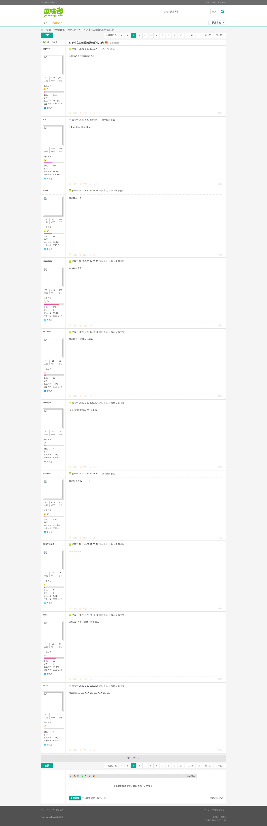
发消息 (49, 108)
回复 (75, 113)
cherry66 (47, 403)
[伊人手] (45, 42)
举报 (220, 113)
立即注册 (148, 786)
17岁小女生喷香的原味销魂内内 (99, 29)
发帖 (47, 35)
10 (181, 35)
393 (53, 290)
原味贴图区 (59, 29)
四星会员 (47, 156)
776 (60, 149)
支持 (85, 113)
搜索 (214, 11)
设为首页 (45, 2)
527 (60, 290)
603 (53, 149)
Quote (85, 775)
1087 (60, 78)
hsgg (45, 615)
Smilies (93, 775)
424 (60, 219)
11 (53, 361)
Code (89, 775)
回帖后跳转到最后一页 (95, 798)
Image (78, 775)
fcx (44, 119)
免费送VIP (57, 22)
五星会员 (47, 86)
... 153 (190, 35)
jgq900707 (47, 49)
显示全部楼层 (108, 49)
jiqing (45, 190)
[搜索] (223, 11)
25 (46, 290)
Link (82, 775)
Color (74, 775)
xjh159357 (47, 261)
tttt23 (45, 686)
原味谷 (42, 29)
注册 (214, 2)
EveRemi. (47, 332)
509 (53, 78)
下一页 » (133, 758)
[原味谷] (62, 12)
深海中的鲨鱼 (48, 544)
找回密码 (222, 2)
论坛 (48, 29)
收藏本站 (53, 2)
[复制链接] (114, 42)
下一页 (219, 35)
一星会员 (47, 369)
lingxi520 (47, 473)
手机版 (215, 817)
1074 (53, 502)
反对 (95, 113)
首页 (45, 22)
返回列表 (112, 35)
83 (53, 219)
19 (46, 219)
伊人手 (54, 42)
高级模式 (190, 776)
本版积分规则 (216, 798)
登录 (208, 2)
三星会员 (47, 227)
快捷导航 (216, 22)
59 (53, 644)
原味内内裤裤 (74, 29)
